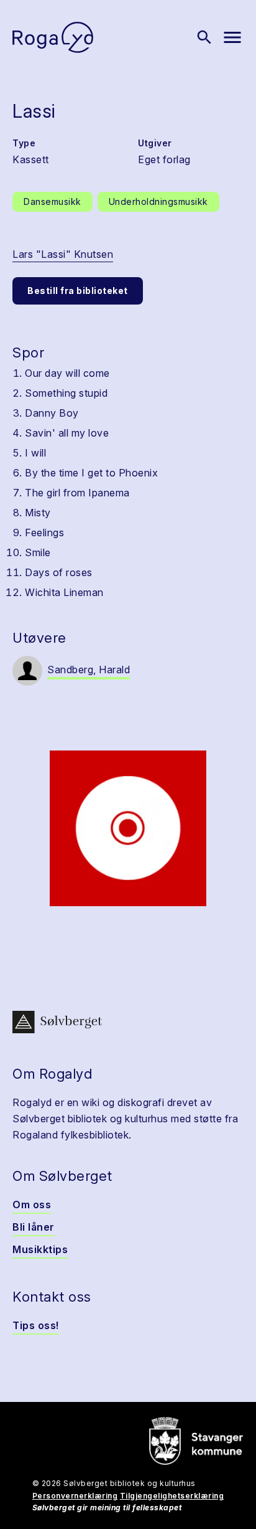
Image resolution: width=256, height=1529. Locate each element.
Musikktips (40, 1249)
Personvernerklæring (75, 1495)
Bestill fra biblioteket (77, 290)
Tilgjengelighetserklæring (172, 1495)
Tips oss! (35, 1325)
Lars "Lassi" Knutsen (62, 254)
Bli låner (33, 1227)
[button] (128, 828)
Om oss (31, 1204)
